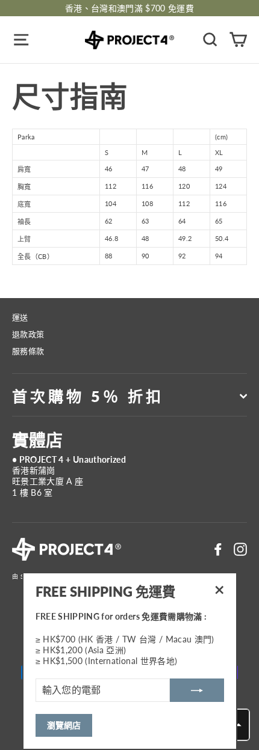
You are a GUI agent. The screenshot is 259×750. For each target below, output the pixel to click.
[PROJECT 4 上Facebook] (218, 549)
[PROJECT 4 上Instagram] (240, 549)
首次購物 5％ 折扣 (88, 396)
